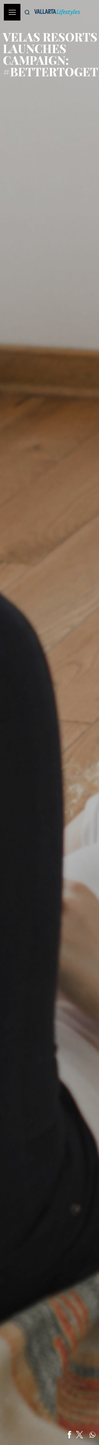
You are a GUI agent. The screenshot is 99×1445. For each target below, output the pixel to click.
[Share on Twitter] (79, 1434)
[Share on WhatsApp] (92, 1434)
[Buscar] (27, 12)
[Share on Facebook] (69, 1434)
